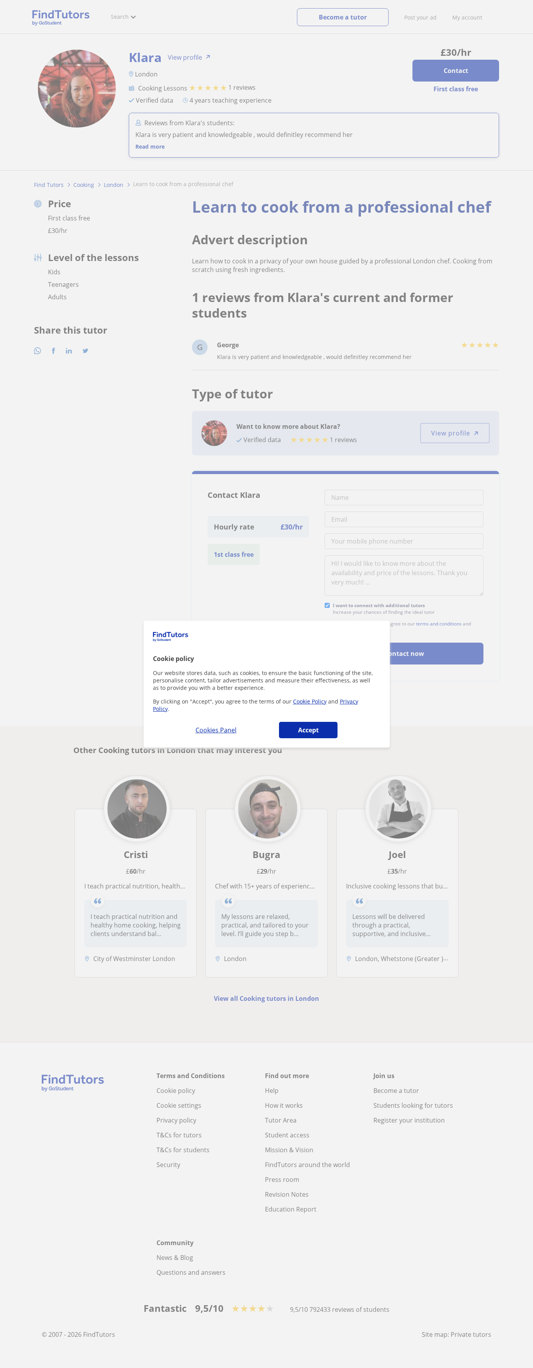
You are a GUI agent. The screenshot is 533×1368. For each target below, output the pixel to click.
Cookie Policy (310, 701)
